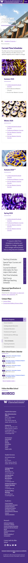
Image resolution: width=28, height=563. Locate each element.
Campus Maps (7, 301)
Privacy (7, 445)
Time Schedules (9, 341)
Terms (6, 447)
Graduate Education (9, 329)
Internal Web (8, 439)
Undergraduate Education (11, 326)
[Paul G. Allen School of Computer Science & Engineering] (14, 1)
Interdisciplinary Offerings (11, 335)
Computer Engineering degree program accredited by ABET (14, 551)
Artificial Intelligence (9, 523)
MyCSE (6, 441)
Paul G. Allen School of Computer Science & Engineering (2, 41)
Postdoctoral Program (10, 332)
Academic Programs (10, 41)
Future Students (8, 323)
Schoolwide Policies (9, 347)
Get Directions (8, 437)
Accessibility (8, 444)
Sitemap (7, 442)
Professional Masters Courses (15, 130)
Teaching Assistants (9, 344)
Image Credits (8, 449)
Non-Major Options (10, 509)
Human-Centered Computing (11, 526)
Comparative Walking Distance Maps (13, 303)
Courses (6, 338)
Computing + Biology (9, 524)
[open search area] (21, 1)
